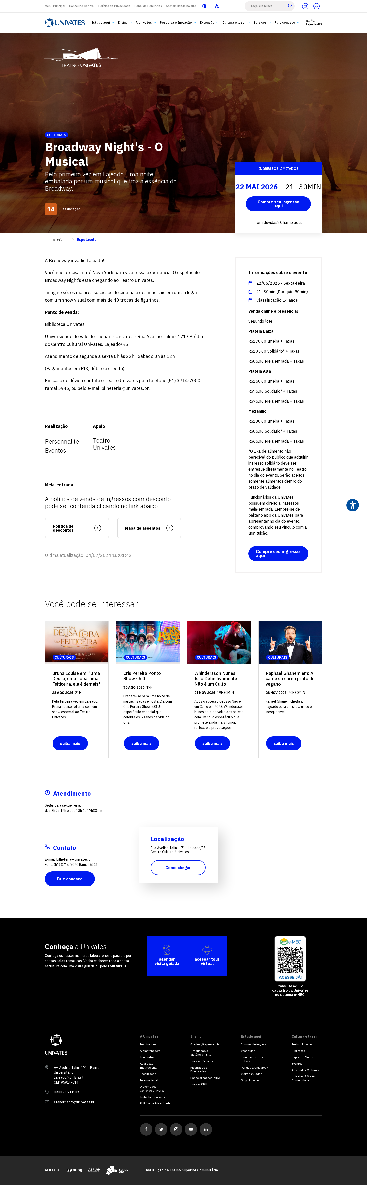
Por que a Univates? (254, 1067)
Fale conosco (70, 878)
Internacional (149, 1080)
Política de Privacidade (114, 6)
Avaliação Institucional (148, 1065)
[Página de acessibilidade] (217, 6)
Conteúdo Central (81, 6)
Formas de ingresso (254, 1044)
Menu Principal (55, 6)
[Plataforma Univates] (316, 6)
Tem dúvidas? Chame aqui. (278, 222)
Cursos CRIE (199, 1084)
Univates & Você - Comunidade (304, 1078)
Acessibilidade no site (181, 6)
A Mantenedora (150, 1051)
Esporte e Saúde (303, 1057)
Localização (148, 1074)
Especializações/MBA (205, 1078)
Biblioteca (298, 1051)
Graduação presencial (205, 1044)
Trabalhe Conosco (152, 1097)
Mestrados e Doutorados (198, 1069)
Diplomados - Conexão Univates (152, 1088)
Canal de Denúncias (148, 6)
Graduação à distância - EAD (201, 1053)
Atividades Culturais (305, 1070)
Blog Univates (250, 1080)
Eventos (297, 1063)
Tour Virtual (147, 1057)
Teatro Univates (57, 240)
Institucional (148, 1044)
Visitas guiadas (251, 1074)
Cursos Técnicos (201, 1061)
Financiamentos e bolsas (253, 1059)
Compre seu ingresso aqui (278, 203)
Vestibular (248, 1051)
